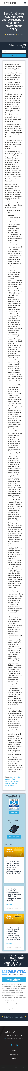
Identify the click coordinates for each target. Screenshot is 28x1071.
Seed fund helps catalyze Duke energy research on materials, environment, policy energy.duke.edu (12, 781)
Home (14, 1050)
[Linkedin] (11, 1045)
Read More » (9, 877)
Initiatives (13, 1055)
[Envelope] (17, 1045)
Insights (14, 1059)
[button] (25, 3)
